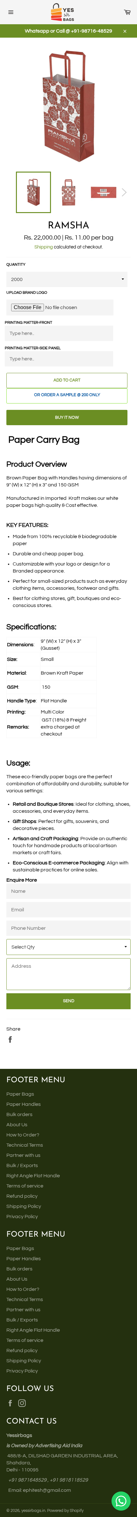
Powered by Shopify (65, 1511)
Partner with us (23, 1155)
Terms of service (24, 1185)
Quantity (15, 265)
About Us (16, 1124)
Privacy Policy (22, 1216)
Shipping (43, 247)
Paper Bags (20, 1094)
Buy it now (67, 417)
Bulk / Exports (22, 1165)
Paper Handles (23, 1104)
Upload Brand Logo (26, 293)
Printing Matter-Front (28, 323)
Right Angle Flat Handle (33, 1175)
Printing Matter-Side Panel (33, 348)
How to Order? (22, 1134)
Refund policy (22, 1196)
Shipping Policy (23, 1206)
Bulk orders (19, 1114)
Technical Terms (24, 1145)
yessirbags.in (33, 1511)
